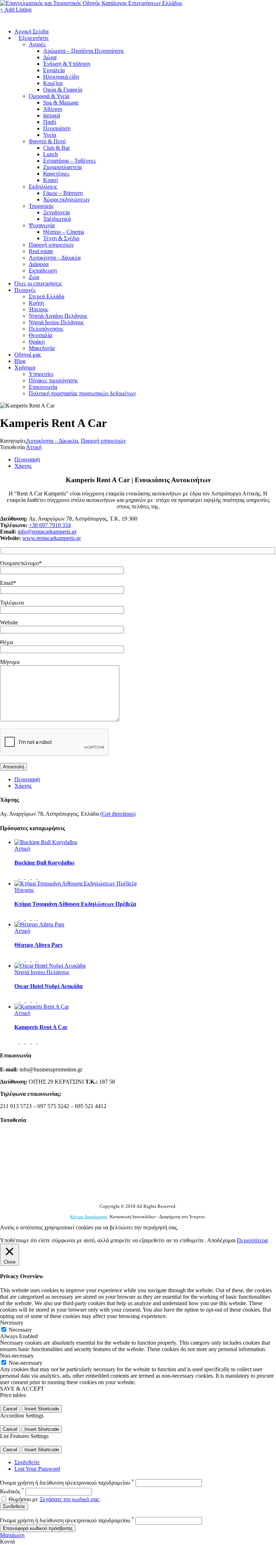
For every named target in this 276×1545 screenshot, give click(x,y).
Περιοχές (25, 290)
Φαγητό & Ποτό (47, 141)
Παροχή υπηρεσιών (51, 245)
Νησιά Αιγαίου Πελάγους (58, 316)
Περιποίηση (56, 128)
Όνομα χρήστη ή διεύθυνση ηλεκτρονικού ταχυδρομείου (67, 1483)
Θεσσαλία (40, 335)
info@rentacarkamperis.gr (47, 532)
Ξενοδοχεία (56, 212)
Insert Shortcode (41, 1408)
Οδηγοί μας (27, 355)
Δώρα (49, 57)
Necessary (20, 1330)
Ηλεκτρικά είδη (61, 77)
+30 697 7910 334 (50, 525)
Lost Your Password (37, 1469)
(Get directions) (117, 814)
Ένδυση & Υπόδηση (66, 64)
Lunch (50, 154)
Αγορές (37, 44)
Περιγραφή (27, 459)
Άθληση (52, 109)
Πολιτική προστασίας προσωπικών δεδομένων (82, 393)
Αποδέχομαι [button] (221, 1240)
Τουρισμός (41, 206)
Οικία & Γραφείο (62, 90)
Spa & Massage (61, 102)
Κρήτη (36, 303)
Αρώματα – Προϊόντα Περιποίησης (83, 51)
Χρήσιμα (24, 367)
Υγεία (49, 135)
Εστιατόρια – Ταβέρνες (69, 161)
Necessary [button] (11, 1323)
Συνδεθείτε (27, 1462)
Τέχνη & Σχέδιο (61, 238)
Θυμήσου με (23, 1499)
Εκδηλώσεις (43, 186)
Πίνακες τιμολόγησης (53, 380)
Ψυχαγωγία (42, 225)
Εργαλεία (54, 70)
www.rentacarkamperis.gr (51, 538)
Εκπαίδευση (43, 270)
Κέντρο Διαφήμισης (89, 1216)
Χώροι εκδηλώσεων (66, 199)
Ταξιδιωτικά (57, 219)
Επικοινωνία (43, 387)
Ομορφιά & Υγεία (49, 96)
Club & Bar (56, 148)
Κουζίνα (53, 83)
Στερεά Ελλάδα (46, 296)
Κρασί (50, 180)
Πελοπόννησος (46, 329)
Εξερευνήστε (34, 38)
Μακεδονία (42, 348)
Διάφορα (39, 264)
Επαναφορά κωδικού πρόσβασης (38, 1528)
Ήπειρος (38, 309)
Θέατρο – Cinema (63, 232)
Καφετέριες (56, 174)
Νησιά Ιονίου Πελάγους (56, 322)
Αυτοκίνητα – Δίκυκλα (54, 258)
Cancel (10, 1408)
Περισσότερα (252, 1240)
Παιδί (49, 122)
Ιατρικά (51, 115)
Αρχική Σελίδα (31, 31)
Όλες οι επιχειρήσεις (38, 283)
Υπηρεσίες (41, 374)
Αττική (34, 447)
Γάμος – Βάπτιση (63, 193)
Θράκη (37, 342)
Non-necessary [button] (17, 1356)
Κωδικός (12, 1491)
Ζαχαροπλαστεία (62, 167)
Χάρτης (23, 466)
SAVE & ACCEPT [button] (22, 1389)
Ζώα (34, 277)
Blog (20, 361)
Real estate (41, 251)
